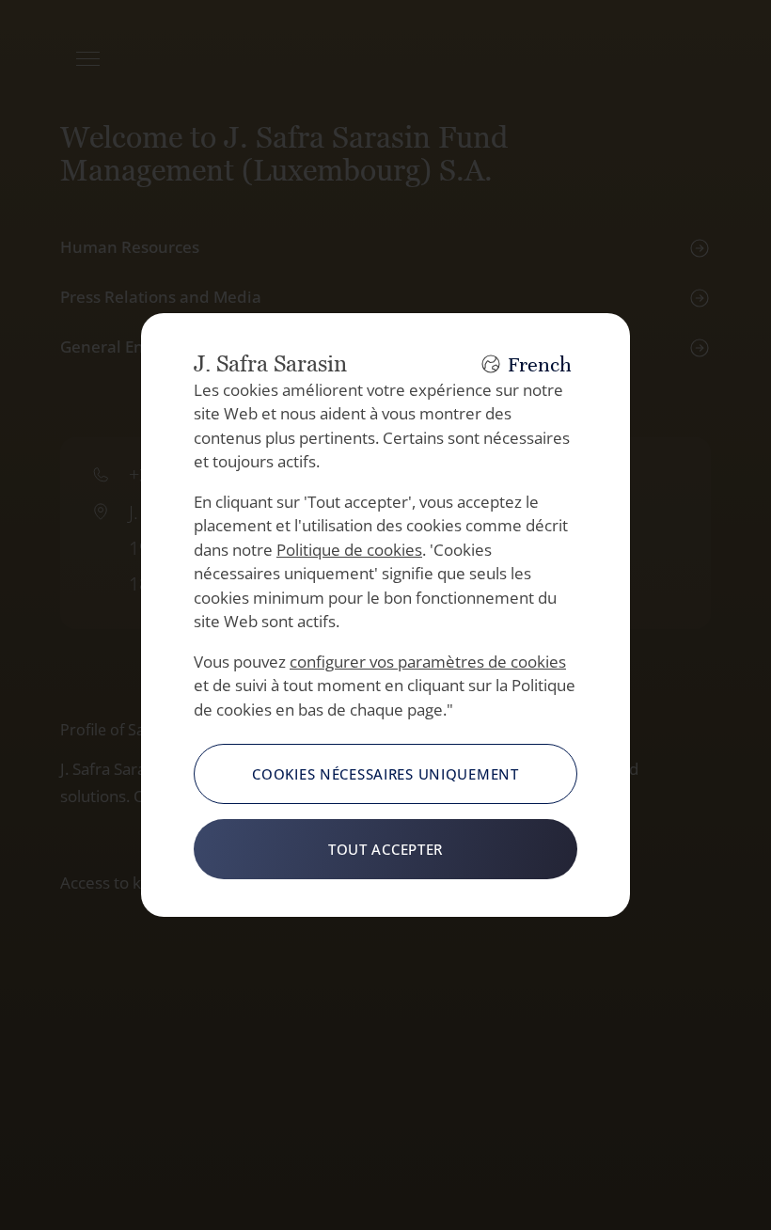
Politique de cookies (349, 549)
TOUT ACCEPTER (385, 849)
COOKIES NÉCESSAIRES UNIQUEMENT (385, 774)
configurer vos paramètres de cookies (428, 661)
